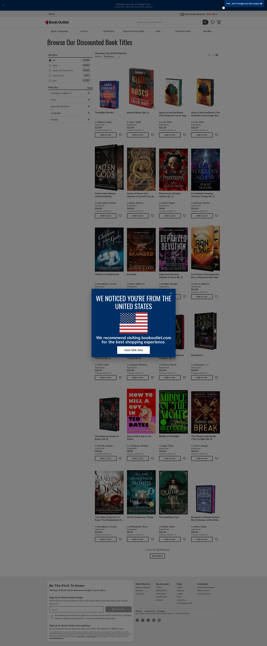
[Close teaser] (223, 7)
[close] (171, 293)
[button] (244, 3)
